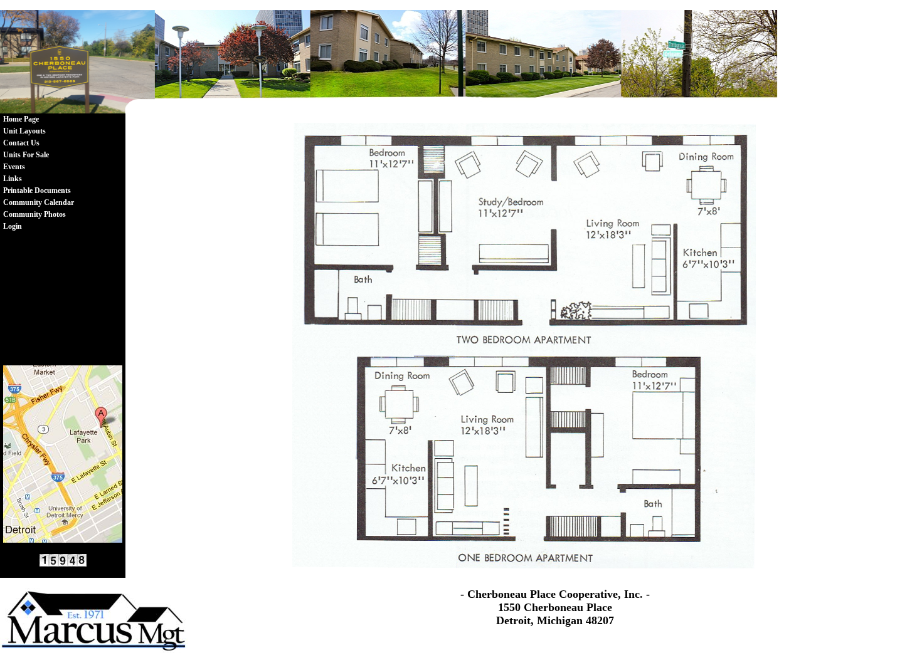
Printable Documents (37, 190)
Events (14, 166)
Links (12, 178)
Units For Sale (26, 154)
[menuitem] (38, 119)
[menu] (38, 172)
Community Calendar (38, 202)
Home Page (21, 119)
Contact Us (21, 142)
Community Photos (34, 214)
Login (12, 226)
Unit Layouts (24, 131)
